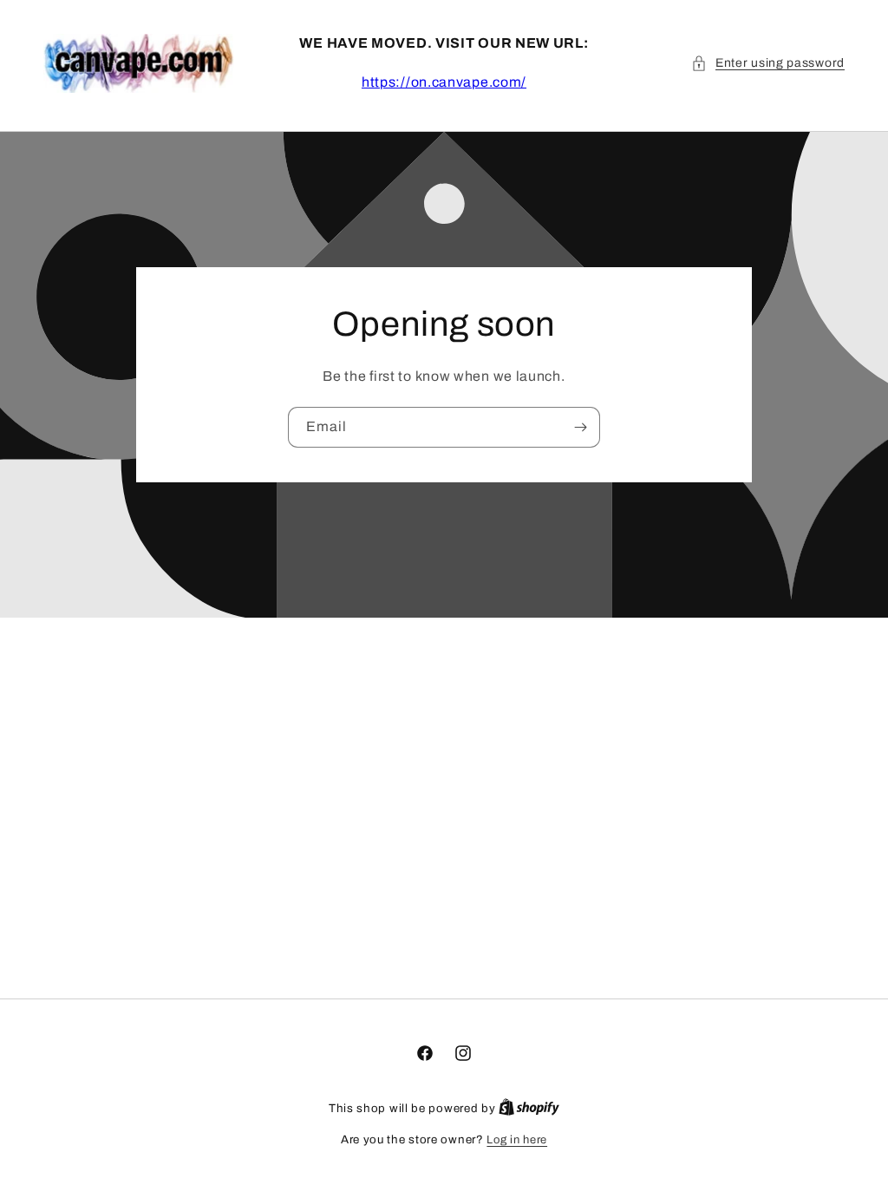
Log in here (516, 1140)
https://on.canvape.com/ (444, 82)
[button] (768, 63)
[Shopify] (529, 1109)
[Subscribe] (580, 426)
